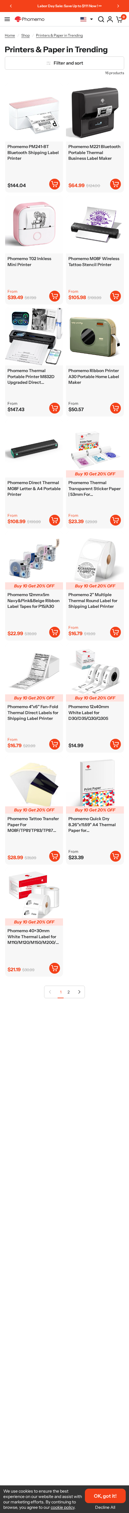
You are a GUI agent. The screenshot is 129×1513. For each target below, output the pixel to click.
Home (10, 35)
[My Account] (110, 19)
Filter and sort (68, 63)
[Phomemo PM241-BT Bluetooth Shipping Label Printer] (34, 112)
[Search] (101, 19)
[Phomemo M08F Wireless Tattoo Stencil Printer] (95, 224)
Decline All (105, 1507)
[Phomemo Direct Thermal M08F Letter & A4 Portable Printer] (34, 449)
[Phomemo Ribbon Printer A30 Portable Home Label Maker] (95, 336)
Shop (25, 35)
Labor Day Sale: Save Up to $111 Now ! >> (61, 6)
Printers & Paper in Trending (59, 35)
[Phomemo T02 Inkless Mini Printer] (34, 224)
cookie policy (62, 1507)
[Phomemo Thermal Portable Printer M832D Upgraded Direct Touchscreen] (34, 336)
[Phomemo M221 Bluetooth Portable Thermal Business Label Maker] (95, 112)
